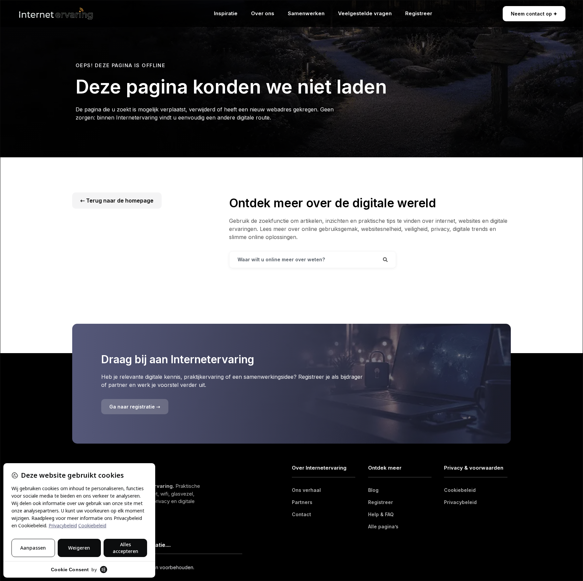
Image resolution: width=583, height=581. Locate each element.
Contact (301, 514)
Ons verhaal (306, 490)
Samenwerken (306, 13)
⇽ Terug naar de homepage (117, 200)
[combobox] (302, 260)
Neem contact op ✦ (534, 14)
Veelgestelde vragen (365, 13)
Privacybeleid (460, 502)
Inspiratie (226, 13)
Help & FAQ (381, 514)
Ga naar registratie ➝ (134, 407)
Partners (302, 502)
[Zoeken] (385, 260)
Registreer (418, 13)
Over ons (262, 13)
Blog (373, 490)
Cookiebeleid (460, 490)
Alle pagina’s (383, 526)
